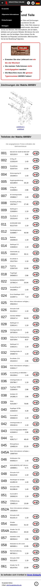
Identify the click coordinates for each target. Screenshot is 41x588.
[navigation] (2, 3)
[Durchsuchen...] (29, 3)
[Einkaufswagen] (33, 3)
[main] (20, 292)
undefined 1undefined (20, 128)
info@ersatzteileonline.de (13, 585)
